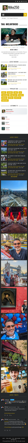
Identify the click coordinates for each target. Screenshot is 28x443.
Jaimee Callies (13, 95)
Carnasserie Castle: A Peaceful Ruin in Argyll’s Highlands (17, 65)
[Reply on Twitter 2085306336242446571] (5, 415)
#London (6, 421)
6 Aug (18, 407)
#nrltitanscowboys (10, 413)
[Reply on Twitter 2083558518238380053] (5, 430)
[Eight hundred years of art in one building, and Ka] (14, 300)
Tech (13, 438)
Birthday (6, 47)
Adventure (10, 68)
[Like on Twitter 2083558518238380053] (10, 430)
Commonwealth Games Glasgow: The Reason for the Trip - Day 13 (16, 141)
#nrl (5, 413)
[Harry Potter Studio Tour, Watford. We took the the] (14, 220)
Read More (14, 57)
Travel (9, 69)
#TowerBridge (7, 427)
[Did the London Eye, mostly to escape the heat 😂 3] (14, 193)
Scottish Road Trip (11, 145)
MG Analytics (13, 439)
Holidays (14, 144)
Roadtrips (18, 144)
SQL (20, 92)
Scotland (19, 68)
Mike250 (22, 47)
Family (9, 47)
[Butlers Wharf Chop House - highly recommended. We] (14, 273)
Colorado (10, 92)
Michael (6, 407)
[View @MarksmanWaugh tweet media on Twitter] (23, 427)
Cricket (3, 92)
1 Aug (18, 419)
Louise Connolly (5, 95)
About (4, 438)
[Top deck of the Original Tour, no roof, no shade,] (14, 247)
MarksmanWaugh (10, 111)
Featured (14, 75)
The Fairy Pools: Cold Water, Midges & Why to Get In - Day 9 (17, 171)
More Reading (17, 438)
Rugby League (5, 100)
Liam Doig (21, 95)
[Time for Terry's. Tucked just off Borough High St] (14, 353)
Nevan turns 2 (14, 50)
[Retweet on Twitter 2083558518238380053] (7, 430)
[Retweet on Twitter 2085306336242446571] (7, 415)
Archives (23, 438)
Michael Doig (17, 97)
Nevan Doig (4, 97)
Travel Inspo (8, 438)
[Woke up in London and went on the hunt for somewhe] (14, 326)
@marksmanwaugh (12, 407)
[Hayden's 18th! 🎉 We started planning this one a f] (14, 380)
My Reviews (14, 68)
